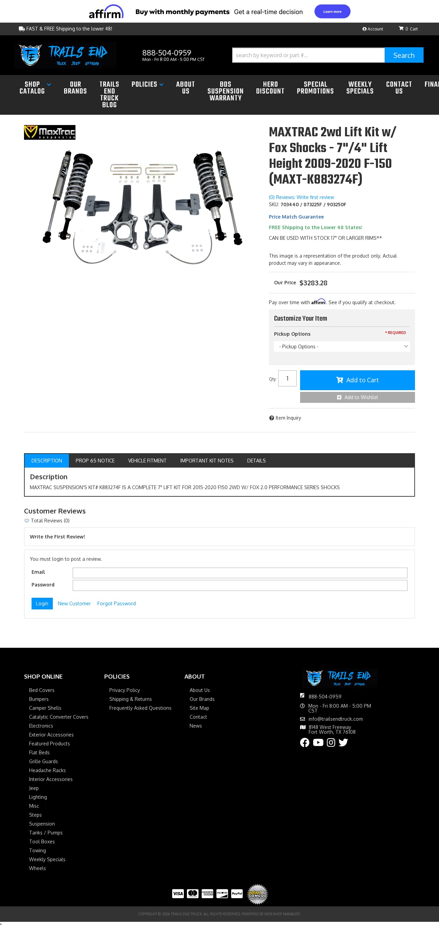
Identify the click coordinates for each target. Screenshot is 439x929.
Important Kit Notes (207, 460)
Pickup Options (292, 334)
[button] (328, 55)
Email (38, 572)
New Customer (74, 603)
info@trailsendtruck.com (336, 719)
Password (43, 584)
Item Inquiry (288, 418)
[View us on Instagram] (331, 744)
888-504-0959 (325, 696)
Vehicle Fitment (147, 460)
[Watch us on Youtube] (318, 744)
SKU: (274, 204)
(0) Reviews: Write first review (301, 197)
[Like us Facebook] (305, 744)
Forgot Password (116, 603)
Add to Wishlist (361, 397)
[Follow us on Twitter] (343, 744)
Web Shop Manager (282, 914)
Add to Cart (362, 380)
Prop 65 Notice (95, 460)
